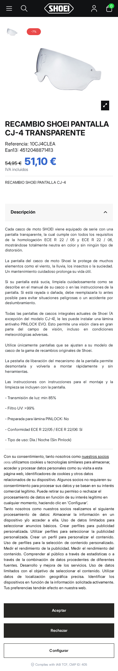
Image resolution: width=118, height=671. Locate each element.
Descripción (23, 211)
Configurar (58, 650)
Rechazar (59, 630)
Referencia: (17, 144)
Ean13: (12, 150)
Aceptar (59, 610)
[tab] (59, 212)
